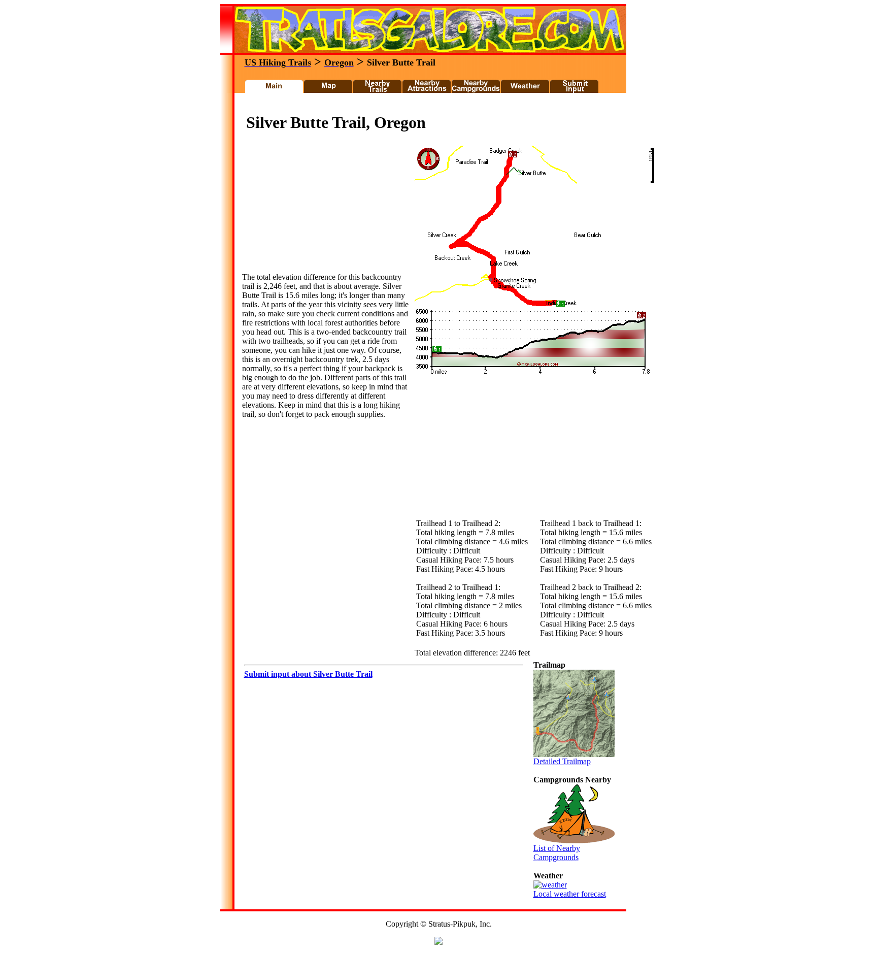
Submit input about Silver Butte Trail (308, 674)
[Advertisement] (425, 106)
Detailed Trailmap (562, 761)
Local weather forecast (569, 894)
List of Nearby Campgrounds (556, 853)
